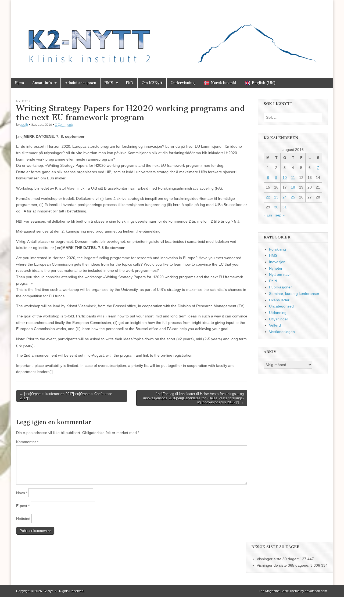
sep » (280, 215)
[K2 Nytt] (172, 35)
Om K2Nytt (152, 83)
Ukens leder (279, 300)
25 (293, 197)
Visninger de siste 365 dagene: (283, 565)
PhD (129, 83)
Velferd (275, 325)
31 (284, 207)
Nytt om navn (280, 274)
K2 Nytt (48, 591)
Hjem (19, 83)
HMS (109, 83)
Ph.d (273, 281)
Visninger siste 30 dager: (278, 559)
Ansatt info (42, 83)
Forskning (277, 249)
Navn (21, 493)
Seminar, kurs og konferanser (294, 293)
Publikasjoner (280, 287)
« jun (268, 215)
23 (276, 197)
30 (276, 207)
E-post (23, 506)
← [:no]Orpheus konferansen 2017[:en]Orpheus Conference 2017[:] (66, 396)
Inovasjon (277, 262)
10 (284, 177)
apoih (24, 124)
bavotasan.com (316, 591)
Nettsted (23, 518)
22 (268, 197)
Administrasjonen (80, 83)
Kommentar (27, 442)
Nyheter (23, 101)
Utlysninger (278, 319)
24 (284, 197)
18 (293, 187)
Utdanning (277, 312)
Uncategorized (281, 306)
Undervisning (183, 83)
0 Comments (64, 124)
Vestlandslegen (282, 332)
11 (293, 177)
